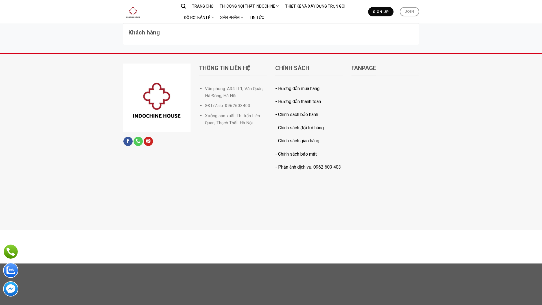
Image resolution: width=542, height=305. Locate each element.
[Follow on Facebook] (128, 141)
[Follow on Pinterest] (148, 141)
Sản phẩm (230, 17)
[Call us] (138, 141)
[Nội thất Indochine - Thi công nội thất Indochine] (147, 11)
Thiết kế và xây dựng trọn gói (315, 6)
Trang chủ (202, 6)
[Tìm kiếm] (183, 6)
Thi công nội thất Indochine (247, 6)
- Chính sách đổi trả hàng (299, 127)
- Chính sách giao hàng (297, 140)
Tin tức (257, 17)
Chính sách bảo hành (298, 114)
